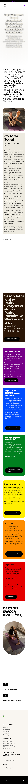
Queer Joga (6, 735)
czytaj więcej (11, 596)
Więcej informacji (9, 760)
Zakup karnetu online (9, 747)
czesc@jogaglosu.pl (9, 768)
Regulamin (6, 748)
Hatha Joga (6, 731)
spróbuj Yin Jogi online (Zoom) (14, 470)
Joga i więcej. (8, 724)
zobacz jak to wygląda (13, 513)
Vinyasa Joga (7, 729)
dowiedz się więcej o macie (13, 553)
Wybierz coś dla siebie (14, 53)
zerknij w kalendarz (12, 338)
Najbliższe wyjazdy (9, 743)
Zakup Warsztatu (8, 745)
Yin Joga (5, 727)
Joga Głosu (6, 733)
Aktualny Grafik (7, 741)
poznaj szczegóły (11, 380)
